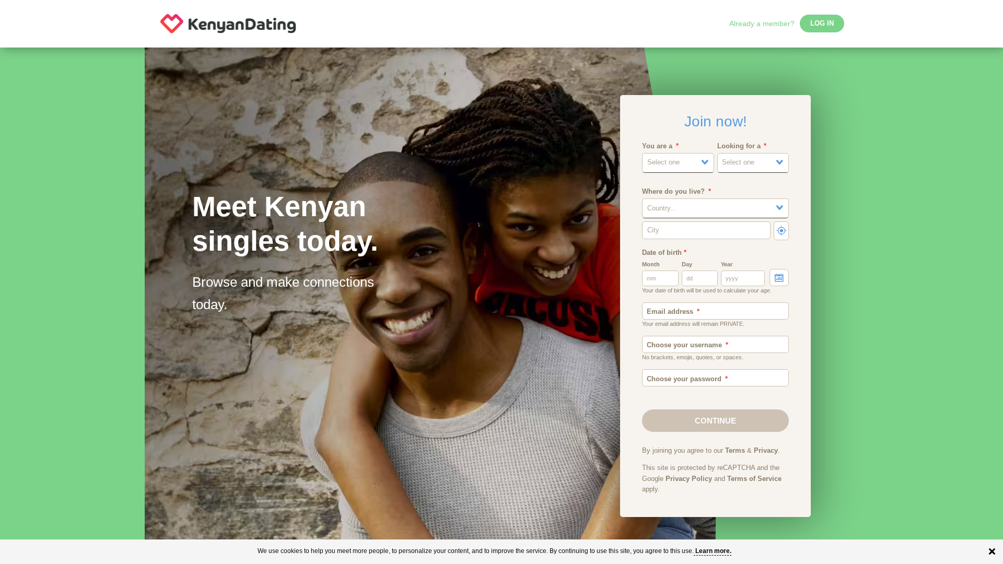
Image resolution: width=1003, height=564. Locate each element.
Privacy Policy (689, 479)
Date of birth (664, 252)
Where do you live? (673, 191)
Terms (735, 450)
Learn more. (713, 551)
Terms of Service (754, 479)
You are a (657, 146)
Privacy (766, 450)
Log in (822, 23)
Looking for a (739, 146)
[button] (678, 162)
